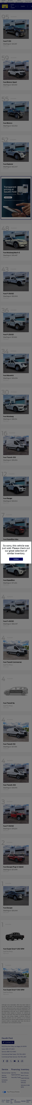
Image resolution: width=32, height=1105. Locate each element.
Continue (16, 559)
